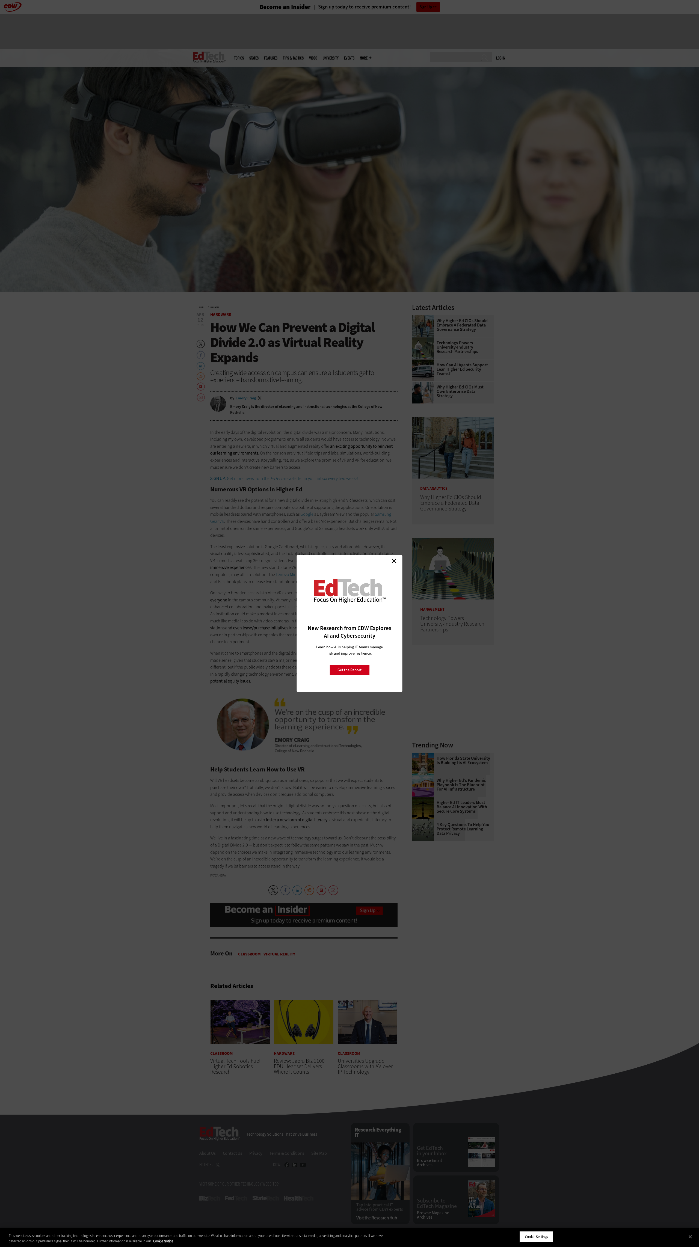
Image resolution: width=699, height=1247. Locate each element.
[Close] (690, 1237)
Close (394, 561)
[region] (349, 1237)
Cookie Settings (536, 1236)
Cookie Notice (163, 1241)
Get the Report (349, 670)
